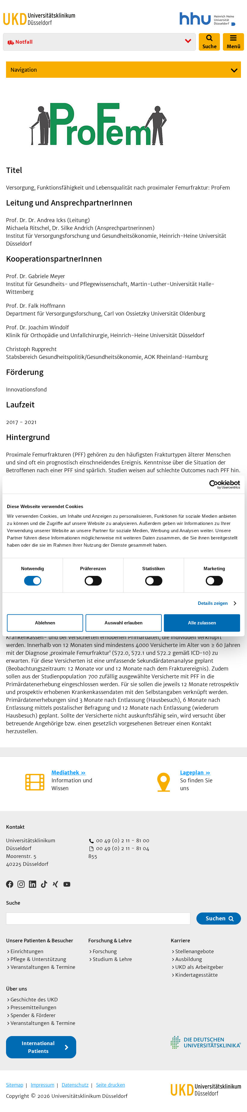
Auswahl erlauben (123, 622)
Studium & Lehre (112, 959)
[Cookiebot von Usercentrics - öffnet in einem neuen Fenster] (213, 484)
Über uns (16, 988)
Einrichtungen (27, 951)
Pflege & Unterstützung (38, 959)
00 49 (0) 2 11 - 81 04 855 (118, 852)
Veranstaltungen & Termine (43, 967)
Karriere (180, 940)
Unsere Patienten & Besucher (39, 940)
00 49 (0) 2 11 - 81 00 (122, 840)
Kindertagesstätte (196, 975)
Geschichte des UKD (34, 1000)
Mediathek (65, 772)
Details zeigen (213, 603)
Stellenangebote (194, 951)
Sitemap (14, 1085)
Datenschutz (75, 1085)
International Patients (38, 1047)
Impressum (42, 1085)
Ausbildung (188, 959)
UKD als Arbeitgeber (199, 967)
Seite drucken (110, 1085)
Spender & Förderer (33, 1015)
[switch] (93, 581)
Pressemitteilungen (33, 1007)
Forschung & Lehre (110, 940)
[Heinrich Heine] (185, 19)
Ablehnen (45, 622)
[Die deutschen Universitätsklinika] (206, 1042)
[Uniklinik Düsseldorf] (39, 19)
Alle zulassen (202, 622)
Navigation (24, 70)
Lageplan (192, 772)
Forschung (105, 951)
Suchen (216, 918)
